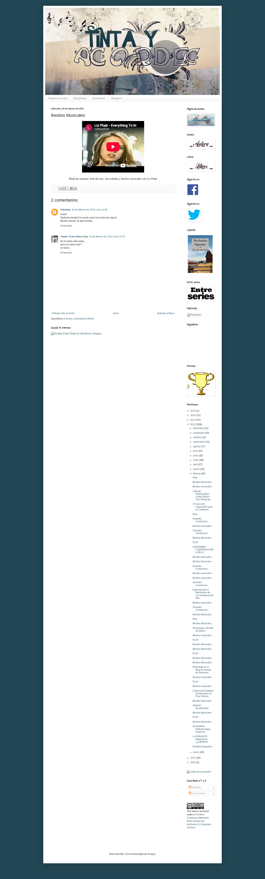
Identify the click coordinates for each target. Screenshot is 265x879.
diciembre (198, 428)
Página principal (58, 98)
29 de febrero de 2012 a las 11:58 (89, 209)
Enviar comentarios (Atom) (80, 318)
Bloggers (116, 98)
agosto (197, 446)
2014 (193, 415)
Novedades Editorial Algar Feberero (201, 729)
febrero (197, 473)
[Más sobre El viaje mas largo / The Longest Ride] (200, 273)
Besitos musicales (202, 486)
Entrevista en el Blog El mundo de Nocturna (202, 670)
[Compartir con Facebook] (72, 189)
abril (195, 464)
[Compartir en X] (68, 189)
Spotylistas (80, 98)
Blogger (151, 854)
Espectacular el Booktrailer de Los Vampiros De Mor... (203, 593)
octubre (197, 437)
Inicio (116, 313)
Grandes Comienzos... (201, 520)
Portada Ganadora (202, 746)
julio (195, 451)
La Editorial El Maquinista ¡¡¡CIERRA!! (200, 739)
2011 (193, 757)
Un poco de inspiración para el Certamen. (203, 507)
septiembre (199, 441)
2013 (193, 420)
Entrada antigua (165, 313)
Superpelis (98, 98)
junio (196, 455)
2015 (193, 410)
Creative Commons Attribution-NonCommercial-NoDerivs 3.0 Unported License (199, 821)
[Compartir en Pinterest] (75, 189)
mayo (196, 460)
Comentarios (198, 793)
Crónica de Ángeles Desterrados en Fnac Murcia (203, 693)
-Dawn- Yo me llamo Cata (74, 236)
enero (196, 752)
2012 (193, 424)
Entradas (196, 787)
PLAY (195, 542)
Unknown (65, 209)
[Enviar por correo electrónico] (60, 189)
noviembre (199, 433)
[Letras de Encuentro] (199, 771)
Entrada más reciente (63, 313)
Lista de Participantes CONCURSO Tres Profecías (202, 495)
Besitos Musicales (202, 482)
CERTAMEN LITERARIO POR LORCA (203, 550)
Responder (66, 225)
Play (195, 477)
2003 (193, 762)
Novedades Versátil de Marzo (203, 629)
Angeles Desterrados (201, 706)
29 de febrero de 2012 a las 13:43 (107, 236)
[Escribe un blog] (64, 189)
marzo (196, 469)
